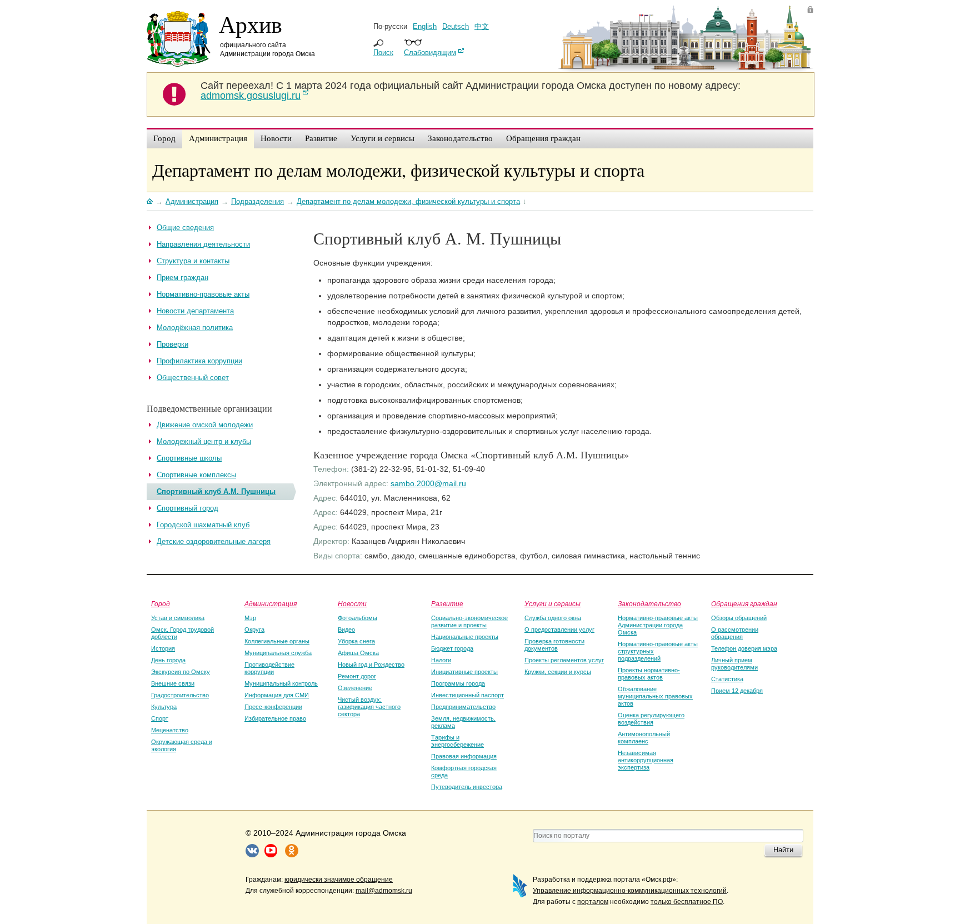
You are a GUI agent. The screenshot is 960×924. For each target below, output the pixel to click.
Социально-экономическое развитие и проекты (469, 621)
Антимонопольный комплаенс (644, 738)
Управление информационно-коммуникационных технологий (630, 891)
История (163, 648)
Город (160, 603)
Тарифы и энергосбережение (457, 741)
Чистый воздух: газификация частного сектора (369, 706)
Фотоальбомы (357, 618)
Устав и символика (177, 618)
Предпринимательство (463, 706)
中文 (481, 26)
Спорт (159, 718)
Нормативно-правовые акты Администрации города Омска (658, 625)
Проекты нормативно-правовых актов (649, 674)
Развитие (447, 603)
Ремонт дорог (357, 676)
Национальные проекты (464, 636)
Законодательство (649, 603)
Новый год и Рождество (371, 664)
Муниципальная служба (278, 653)
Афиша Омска (358, 653)
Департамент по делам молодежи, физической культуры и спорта (398, 170)
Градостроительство (180, 695)
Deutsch (455, 26)
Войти (810, 9)
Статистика (727, 679)
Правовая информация (464, 756)
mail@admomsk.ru (384, 891)
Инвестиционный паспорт (467, 695)
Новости (352, 603)
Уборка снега (356, 641)
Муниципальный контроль (281, 683)
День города (168, 660)
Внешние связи (172, 683)
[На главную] (150, 201)
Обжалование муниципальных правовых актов (655, 696)
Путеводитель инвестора (466, 786)
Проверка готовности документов (554, 645)
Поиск (383, 52)
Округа (254, 629)
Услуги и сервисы (552, 603)
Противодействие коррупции (269, 668)
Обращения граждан (744, 603)
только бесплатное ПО (687, 902)
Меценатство (169, 730)
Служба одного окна (552, 618)
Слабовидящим (430, 52)
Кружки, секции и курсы (557, 671)
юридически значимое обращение (338, 879)
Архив (250, 23)
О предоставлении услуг (559, 629)
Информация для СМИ (276, 695)
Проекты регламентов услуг (564, 660)
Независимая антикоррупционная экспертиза (645, 760)
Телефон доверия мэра (744, 648)
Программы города (458, 683)
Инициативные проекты (464, 671)
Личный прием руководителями (734, 664)
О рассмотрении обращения (734, 633)
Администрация (270, 603)
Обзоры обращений (739, 618)
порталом (592, 902)
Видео (346, 629)
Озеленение (355, 688)
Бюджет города (452, 648)
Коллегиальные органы (276, 641)
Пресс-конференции (273, 706)
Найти (783, 850)
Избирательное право (275, 718)
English (425, 26)
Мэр (250, 618)
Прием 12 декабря (737, 690)
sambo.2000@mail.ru (428, 483)
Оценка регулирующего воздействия (651, 719)
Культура (164, 706)
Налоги (441, 660)
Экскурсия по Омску (180, 671)
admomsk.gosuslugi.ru (251, 95)
